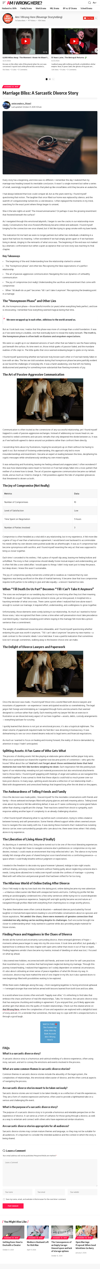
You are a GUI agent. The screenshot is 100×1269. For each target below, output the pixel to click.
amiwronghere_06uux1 (21, 103)
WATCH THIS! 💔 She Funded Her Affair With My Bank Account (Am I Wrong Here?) (50, 1032)
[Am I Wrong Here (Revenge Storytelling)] (8, 18)
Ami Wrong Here (11, 1009)
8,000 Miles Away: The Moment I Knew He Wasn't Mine (26, 57)
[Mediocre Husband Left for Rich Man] (38, 1232)
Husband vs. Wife (11, 86)
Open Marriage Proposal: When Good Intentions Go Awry (86, 1245)
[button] (5, 2)
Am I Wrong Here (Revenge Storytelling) (38, 17)
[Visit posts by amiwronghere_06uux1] (6, 105)
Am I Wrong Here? (24, 2)
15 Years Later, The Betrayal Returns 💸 (69, 57)
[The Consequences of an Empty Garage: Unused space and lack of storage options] (62, 1232)
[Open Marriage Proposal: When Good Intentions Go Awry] (86, 1232)
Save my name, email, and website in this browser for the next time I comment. (36, 1199)
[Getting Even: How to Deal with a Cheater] (13, 1232)
